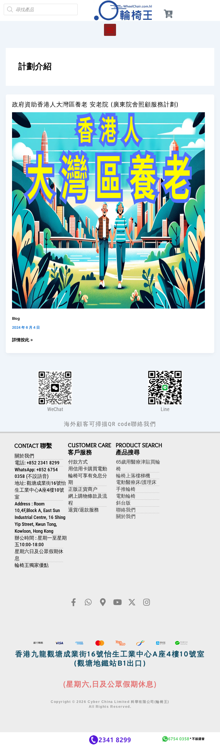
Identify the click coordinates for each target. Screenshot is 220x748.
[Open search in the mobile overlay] (41, 9)
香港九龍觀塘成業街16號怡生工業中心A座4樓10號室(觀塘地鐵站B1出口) (110, 659)
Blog (16, 318)
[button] (110, 30)
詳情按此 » (22, 339)
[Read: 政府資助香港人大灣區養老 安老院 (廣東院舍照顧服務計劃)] (110, 210)
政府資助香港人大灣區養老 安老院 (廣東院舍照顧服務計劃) (95, 104)
